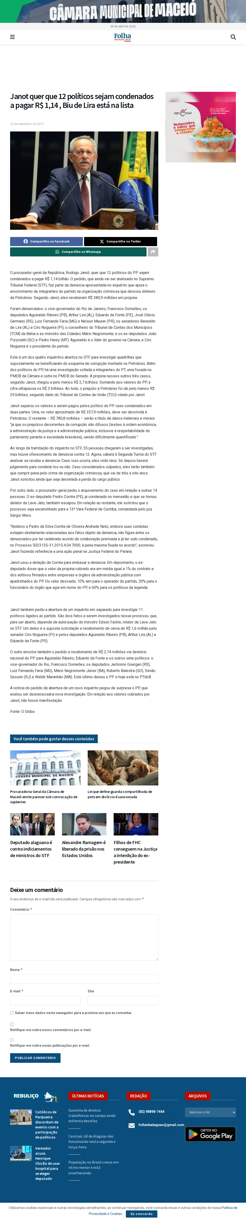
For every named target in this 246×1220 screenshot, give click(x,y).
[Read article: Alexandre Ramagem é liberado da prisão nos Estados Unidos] (84, 824)
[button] (201, 127)
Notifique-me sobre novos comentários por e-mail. (51, 1030)
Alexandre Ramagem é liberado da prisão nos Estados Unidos (84, 848)
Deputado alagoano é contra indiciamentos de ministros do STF (31, 848)
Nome (16, 969)
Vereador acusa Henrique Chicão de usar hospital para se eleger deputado (47, 1163)
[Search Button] (233, 37)
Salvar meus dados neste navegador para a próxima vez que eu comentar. (73, 1013)
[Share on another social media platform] (153, 251)
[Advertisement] (201, 202)
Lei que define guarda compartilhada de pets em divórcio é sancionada (120, 794)
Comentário (21, 909)
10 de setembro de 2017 (27, 124)
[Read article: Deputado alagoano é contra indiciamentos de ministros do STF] (32, 824)
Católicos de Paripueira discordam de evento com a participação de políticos (47, 1124)
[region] (123, 11)
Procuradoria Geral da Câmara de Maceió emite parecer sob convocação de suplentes (43, 796)
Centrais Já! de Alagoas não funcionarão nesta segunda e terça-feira (92, 1141)
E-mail (17, 991)
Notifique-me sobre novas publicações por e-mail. (50, 1045)
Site (91, 991)
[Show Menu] (12, 37)
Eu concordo (142, 1214)
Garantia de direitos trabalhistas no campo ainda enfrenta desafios (92, 1115)
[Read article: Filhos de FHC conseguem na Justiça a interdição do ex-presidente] (136, 824)
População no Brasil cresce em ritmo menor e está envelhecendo (93, 1167)
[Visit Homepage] (122, 37)
